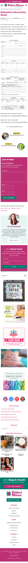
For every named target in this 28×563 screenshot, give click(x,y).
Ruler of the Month (14, 508)
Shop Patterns (14, 500)
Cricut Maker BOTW (14, 516)
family (7, 9)
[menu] (1, 5)
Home (2, 9)
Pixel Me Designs (16, 558)
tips (21, 126)
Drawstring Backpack (21, 455)
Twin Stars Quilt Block (7, 409)
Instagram (14, 539)
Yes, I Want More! (14, 486)
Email (3, 191)
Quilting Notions (14, 525)
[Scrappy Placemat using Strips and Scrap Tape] (20, 447)
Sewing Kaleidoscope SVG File (7, 455)
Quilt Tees (14, 530)
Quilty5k (14, 510)
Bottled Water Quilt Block (8, 414)
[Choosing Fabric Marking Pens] (7, 469)
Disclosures (16, 552)
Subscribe (14, 1)
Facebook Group (14, 542)
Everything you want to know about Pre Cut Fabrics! (7, 450)
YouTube (14, 537)
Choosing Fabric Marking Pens (7, 471)
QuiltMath (14, 513)
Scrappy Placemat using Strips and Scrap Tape (21, 450)
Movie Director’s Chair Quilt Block (11, 411)
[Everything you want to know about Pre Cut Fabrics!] (7, 447)
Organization (16, 126)
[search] (26, 5)
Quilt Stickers (14, 528)
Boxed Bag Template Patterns (10, 420)
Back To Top (13, 555)
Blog (5, 9)
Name (3, 184)
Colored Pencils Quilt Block (9, 417)
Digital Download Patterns (14, 522)
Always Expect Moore (14, 5)
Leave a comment (4, 19)
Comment (4, 170)
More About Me (14, 240)
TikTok (14, 545)
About (10, 552)
